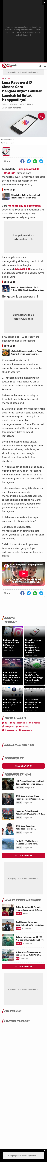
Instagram (9, 172)
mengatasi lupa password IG (25, 205)
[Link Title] (8, 784)
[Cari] (39, 65)
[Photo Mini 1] (6, 151)
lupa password (11, 730)
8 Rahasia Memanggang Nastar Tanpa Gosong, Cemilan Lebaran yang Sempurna (26, 352)
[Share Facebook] (22, 161)
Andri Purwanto (14, 108)
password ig (27, 730)
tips (6, 723)
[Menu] (44, 65)
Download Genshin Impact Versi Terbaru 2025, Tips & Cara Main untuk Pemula (27, 288)
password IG (22, 268)
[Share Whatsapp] (35, 161)
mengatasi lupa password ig (17, 726)
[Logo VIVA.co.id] (9, 65)
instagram (36, 723)
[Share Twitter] (29, 161)
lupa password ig (20, 723)
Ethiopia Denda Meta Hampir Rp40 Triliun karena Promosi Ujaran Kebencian (25, 196)
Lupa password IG (28, 168)
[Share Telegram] (41, 161)
